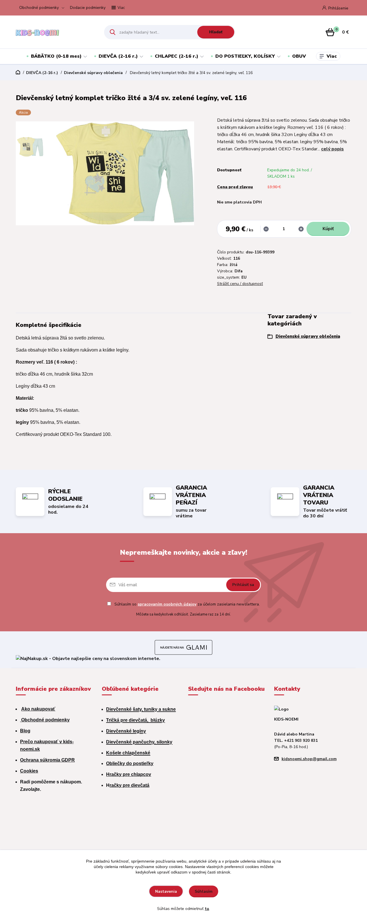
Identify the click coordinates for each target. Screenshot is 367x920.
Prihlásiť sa (243, 584)
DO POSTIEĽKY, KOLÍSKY (245, 56)
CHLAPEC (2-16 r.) (176, 56)
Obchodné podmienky (39, 7)
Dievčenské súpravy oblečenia (93, 72)
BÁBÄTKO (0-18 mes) (56, 56)
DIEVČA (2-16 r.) (118, 56)
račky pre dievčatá (129, 785)
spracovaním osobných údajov (167, 604)
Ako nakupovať (38, 709)
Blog (25, 730)
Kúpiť (328, 229)
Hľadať (215, 32)
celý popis (332, 149)
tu (207, 908)
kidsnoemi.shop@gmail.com (309, 759)
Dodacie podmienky (88, 7)
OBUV (299, 56)
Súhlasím (203, 891)
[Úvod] (55, 32)
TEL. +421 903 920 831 (296, 740)
